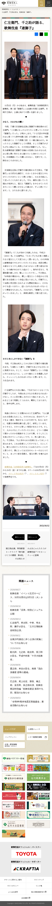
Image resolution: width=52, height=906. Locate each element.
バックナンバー (11, 737)
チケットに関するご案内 (13, 880)
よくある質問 (13, 892)
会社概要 (24, 898)
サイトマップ (39, 880)
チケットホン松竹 (36, 473)
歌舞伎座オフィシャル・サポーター (26, 861)
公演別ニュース (34, 729)
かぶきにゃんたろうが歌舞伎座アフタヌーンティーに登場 (36, 552)
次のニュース (32, 537)
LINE (46, 34)
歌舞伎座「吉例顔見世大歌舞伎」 (19, 466)
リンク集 (39, 886)
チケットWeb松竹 (16, 473)
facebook (36, 34)
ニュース (15, 9)
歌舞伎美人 (5, 9)
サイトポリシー (12, 886)
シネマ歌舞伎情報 (35, 737)
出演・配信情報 (11, 745)
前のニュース (19, 537)
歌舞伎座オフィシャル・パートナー (26, 847)
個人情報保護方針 (37, 892)
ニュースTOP (10, 729)
